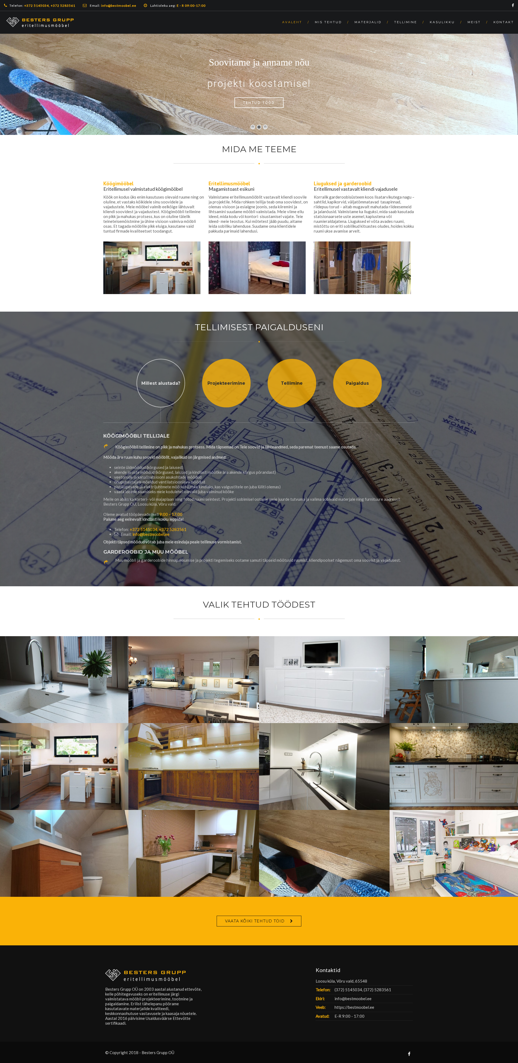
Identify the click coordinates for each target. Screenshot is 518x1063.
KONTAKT (503, 22)
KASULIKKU (442, 22)
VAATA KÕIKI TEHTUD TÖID (255, 921)
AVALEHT (292, 22)
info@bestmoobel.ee (150, 534)
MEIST (474, 22)
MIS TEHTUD (328, 22)
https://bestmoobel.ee (354, 1007)
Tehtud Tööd (259, 102)
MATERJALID (368, 22)
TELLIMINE (405, 22)
